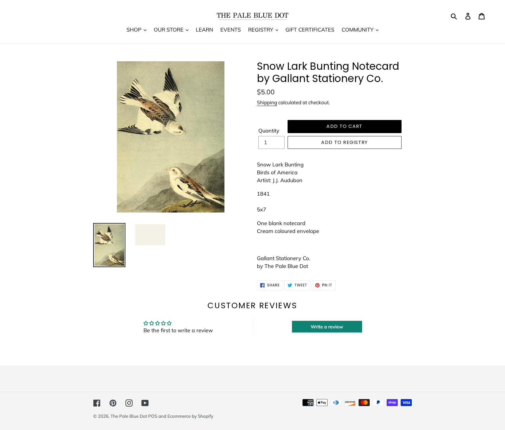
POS (152, 416)
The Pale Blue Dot (129, 416)
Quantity (268, 130)
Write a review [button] (327, 327)
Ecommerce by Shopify (190, 416)
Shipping (267, 102)
